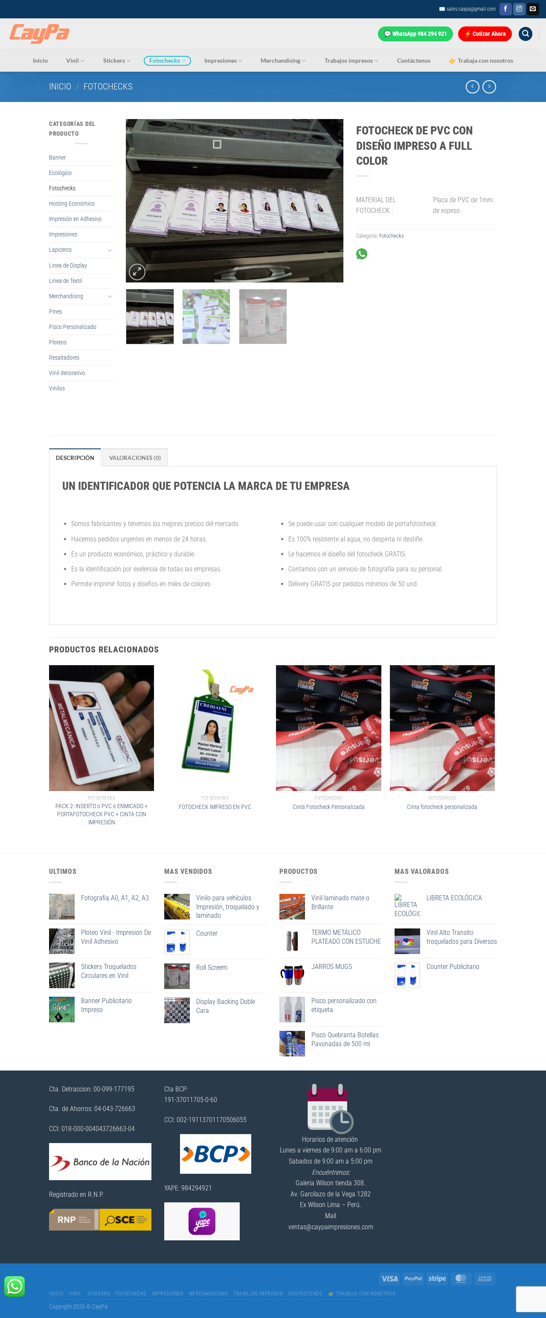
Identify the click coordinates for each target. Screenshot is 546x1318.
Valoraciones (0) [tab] (135, 457)
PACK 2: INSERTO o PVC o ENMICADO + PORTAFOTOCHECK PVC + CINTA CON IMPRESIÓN (101, 814)
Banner (57, 157)
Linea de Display (68, 265)
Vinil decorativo (67, 373)
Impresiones (220, 60)
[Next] (328, 200)
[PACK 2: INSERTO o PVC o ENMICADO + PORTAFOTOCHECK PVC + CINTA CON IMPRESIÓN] (101, 728)
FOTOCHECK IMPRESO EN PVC (215, 807)
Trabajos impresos (349, 60)
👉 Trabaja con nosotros (481, 60)
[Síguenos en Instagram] (519, 9)
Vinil (72, 60)
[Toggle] (110, 250)
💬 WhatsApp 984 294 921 (415, 33)
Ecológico (60, 173)
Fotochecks (164, 60)
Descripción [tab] (75, 457)
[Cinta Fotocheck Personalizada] (328, 728)
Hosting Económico (72, 203)
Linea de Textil (65, 281)
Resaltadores (64, 357)
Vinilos (57, 388)
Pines (55, 311)
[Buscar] (525, 34)
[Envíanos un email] (533, 9)
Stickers (114, 60)
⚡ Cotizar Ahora (485, 33)
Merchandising (280, 60)
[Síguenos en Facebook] (506, 9)
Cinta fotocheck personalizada (442, 807)
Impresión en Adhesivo (75, 219)
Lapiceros (60, 249)
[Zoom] (137, 272)
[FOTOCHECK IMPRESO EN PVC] (215, 728)
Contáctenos (413, 60)
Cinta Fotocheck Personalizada (329, 807)
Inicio (40, 60)
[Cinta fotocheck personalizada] (442, 728)
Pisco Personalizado (72, 327)
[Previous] (140, 200)
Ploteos (58, 342)
